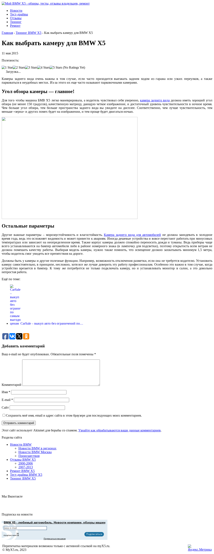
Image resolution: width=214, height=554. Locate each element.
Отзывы (16, 18)
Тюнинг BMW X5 (28, 33)
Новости (16, 10)
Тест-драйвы (19, 14)
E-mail (7, 400)
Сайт (5, 407)
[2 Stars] (19, 67)
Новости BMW (21, 444)
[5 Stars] (56, 67)
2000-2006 (25, 463)
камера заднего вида (155, 100)
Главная (7, 33)
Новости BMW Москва (35, 452)
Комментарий (11, 384)
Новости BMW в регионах (37, 448)
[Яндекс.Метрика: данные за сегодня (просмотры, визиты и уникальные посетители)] (200, 547)
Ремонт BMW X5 (22, 471)
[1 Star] (7, 67)
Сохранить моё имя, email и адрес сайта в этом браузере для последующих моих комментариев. (74, 415)
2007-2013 (25, 467)
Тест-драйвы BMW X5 (26, 474)
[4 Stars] (43, 67)
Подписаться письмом (55, 538)
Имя (6, 392)
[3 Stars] (31, 67)
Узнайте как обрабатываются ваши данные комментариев (119, 430)
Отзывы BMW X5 (23, 459)
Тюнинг (16, 22)
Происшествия (28, 456)
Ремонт (15, 25)
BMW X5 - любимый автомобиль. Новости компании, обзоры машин (54, 522)
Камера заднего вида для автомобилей (132, 235)
